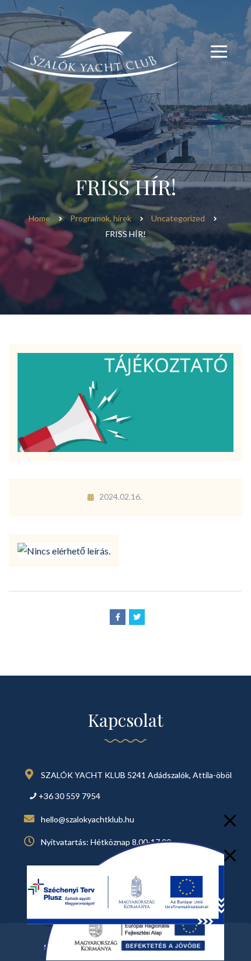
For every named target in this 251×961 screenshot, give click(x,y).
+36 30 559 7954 (69, 796)
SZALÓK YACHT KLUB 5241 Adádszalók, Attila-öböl (136, 775)
